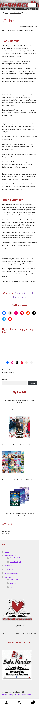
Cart (30, 700)
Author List (9, 566)
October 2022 (6, 531)
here (16, 410)
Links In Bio (9, 569)
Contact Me (14, 579)
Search (4, 380)
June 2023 (5, 529)
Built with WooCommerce (22, 695)
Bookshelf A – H (10, 556)
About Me (13, 583)
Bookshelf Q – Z (15, 562)
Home (6, 13)
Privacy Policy (7, 695)
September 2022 (7, 533)
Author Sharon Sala (15, 13)
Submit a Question (11, 573)
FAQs (11, 587)
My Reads (8, 577)
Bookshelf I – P (15, 558)
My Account (6, 702)
